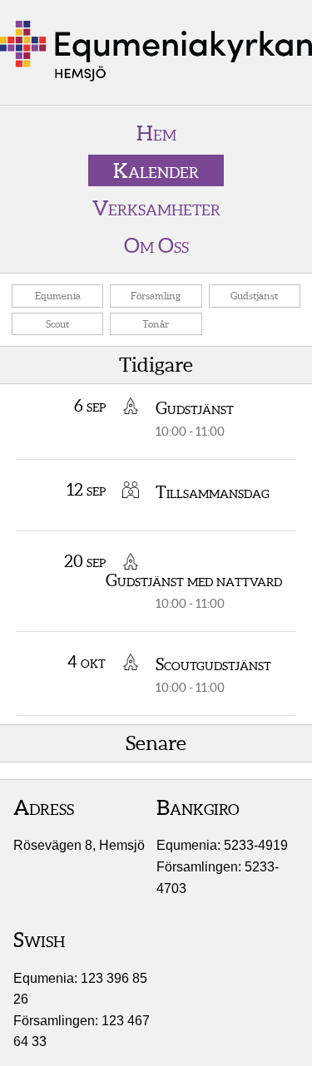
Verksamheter (156, 208)
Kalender (156, 170)
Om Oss (156, 245)
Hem (156, 133)
